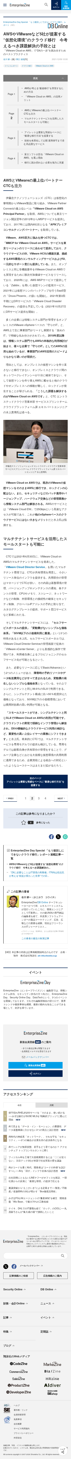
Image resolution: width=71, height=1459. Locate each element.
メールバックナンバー (37, 1056)
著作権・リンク (21, 1409)
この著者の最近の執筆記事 (35, 938)
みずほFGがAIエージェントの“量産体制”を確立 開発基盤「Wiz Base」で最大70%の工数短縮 (38, 1199)
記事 (6, 1317)
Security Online (12, 1289)
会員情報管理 (20, 1414)
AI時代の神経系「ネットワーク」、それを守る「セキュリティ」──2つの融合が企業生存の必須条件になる (37, 1138)
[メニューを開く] (5, 5)
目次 (35, 78)
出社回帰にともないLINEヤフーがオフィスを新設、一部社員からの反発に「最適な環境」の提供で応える (38, 1179)
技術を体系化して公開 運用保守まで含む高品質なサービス (44, 142)
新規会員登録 (36, 1065)
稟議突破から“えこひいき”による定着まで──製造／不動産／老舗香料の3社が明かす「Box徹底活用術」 (38, 1189)
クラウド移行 (27, 66)
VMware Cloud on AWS (44, 66)
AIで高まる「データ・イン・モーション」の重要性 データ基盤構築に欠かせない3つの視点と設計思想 (37, 1128)
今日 (19, 1105)
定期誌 (44, 1331)
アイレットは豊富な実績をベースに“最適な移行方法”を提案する (42, 133)
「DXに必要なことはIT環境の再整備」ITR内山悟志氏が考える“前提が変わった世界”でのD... (36, 874)
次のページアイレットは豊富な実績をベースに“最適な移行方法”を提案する (35, 781)
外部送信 (18, 1437)
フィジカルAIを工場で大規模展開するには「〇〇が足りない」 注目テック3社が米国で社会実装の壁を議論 (37, 1158)
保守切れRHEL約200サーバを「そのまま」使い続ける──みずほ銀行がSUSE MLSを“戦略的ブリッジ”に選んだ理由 (38, 1116)
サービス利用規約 (22, 1428)
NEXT (60, 798)
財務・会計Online (14, 1303)
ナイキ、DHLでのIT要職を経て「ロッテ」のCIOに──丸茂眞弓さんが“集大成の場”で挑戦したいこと (38, 1210)
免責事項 (18, 1419)
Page (11, 94)
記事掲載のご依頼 (18, 1275)
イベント (45, 1317)
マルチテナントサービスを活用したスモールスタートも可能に (44, 120)
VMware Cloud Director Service (25, 567)
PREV (11, 798)
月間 (51, 1105)
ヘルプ (17, 1405)
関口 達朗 (20, 59)
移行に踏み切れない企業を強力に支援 (44, 162)
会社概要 (18, 1423)
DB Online (43, 902)
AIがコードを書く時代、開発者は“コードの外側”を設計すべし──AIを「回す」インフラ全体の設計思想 (37, 1169)
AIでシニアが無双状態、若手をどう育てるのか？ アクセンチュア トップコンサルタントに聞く (38, 1148)
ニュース (45, 1303)
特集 (6, 1331)
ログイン (37, 1073)
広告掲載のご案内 (52, 1275)
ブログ (7, 1345)
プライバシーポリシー (24, 1433)
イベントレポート (11, 66)
